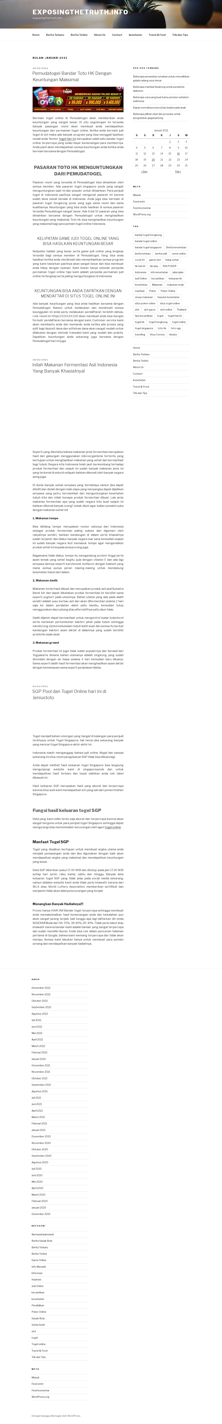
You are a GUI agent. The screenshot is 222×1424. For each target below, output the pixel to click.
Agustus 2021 (40, 1091)
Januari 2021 (38, 1130)
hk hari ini (140, 266)
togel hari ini (67, 138)
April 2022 (37, 1039)
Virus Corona (157, 334)
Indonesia (140, 272)
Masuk (137, 195)
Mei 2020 (37, 1181)
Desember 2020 (41, 1136)
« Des (144, 171)
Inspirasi (36, 1279)
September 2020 (42, 1155)
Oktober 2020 (40, 1149)
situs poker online (145, 303)
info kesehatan (159, 272)
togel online (113, 827)
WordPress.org (142, 214)
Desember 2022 (41, 987)
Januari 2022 (39, 1059)
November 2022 (41, 994)
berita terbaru (143, 253)
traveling (140, 334)
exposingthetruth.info (80, 12)
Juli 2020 (37, 1168)
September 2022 (41, 1007)
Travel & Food (157, 34)
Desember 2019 (41, 1213)
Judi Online (141, 278)
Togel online (39, 1344)
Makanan (157, 284)
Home (36, 34)
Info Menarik (39, 1266)
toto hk (162, 328)
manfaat (140, 290)
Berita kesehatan (176, 247)
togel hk (139, 322)
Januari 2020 (39, 1207)
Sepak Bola (38, 1318)
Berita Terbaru (55, 34)
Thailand (181, 309)
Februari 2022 (39, 1052)
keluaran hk (175, 278)
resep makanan (144, 297)
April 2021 (37, 1110)
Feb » (178, 171)
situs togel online (170, 303)
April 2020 (37, 1188)
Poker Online (168, 290)
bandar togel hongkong (148, 234)
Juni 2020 (37, 1175)
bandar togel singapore (148, 247)
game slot (155, 259)
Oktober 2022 (40, 1000)
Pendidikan (38, 1305)
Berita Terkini (79, 34)
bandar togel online (146, 241)
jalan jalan (178, 272)
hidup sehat (172, 259)
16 (178, 153)
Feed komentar (142, 207)
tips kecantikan (144, 315)
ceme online (179, 253)
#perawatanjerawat (43, 1234)
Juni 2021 (37, 1104)
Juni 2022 (37, 1026)
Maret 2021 (38, 1117)
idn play (154, 266)
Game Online (39, 1260)
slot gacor (150, 309)
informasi (37, 1273)
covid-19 (140, 259)
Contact (117, 34)
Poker (152, 290)
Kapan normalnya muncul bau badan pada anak (159, 107)
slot (137, 309)
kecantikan (157, 278)
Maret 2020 (38, 1194)
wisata (173, 334)
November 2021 (41, 1071)
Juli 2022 (36, 1020)
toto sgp (176, 328)
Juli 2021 (36, 1097)
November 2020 (41, 1142)
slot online (166, 309)
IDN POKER (169, 266)
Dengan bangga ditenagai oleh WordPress (56, 1415)
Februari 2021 (39, 1123)
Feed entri (139, 201)
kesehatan (135, 34)
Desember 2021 (41, 1065)
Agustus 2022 (40, 1013)
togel (160, 315)
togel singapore (144, 328)
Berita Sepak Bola (42, 1240)
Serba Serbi (38, 1324)
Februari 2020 (40, 1201)
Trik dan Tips (180, 34)
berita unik (161, 253)
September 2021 (41, 1084)
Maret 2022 (38, 1046)
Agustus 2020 (40, 1162)
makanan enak (175, 284)
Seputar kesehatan (168, 297)
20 (153, 159)
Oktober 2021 (39, 1078)
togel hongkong (158, 322)
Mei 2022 (37, 1033)
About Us (99, 34)
